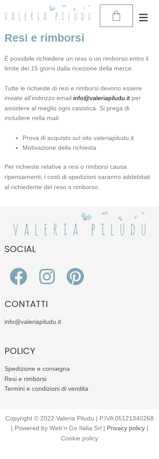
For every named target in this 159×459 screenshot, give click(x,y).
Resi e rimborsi (25, 379)
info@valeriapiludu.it (32, 322)
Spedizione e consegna (37, 369)
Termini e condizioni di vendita (46, 388)
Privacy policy (126, 428)
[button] (143, 18)
